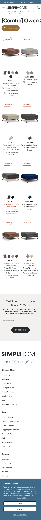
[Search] (34, 7)
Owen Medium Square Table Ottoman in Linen (29, 82)
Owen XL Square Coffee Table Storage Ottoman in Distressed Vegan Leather (11, 273)
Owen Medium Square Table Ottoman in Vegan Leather (11, 211)
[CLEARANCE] (30, 52)
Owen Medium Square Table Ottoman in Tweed (29, 147)
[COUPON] (11, 52)
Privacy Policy (22, 498)
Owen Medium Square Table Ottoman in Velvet (29, 206)
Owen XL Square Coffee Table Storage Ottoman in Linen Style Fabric (29, 271)
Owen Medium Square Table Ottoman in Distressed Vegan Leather (11, 92)
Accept (19, 503)
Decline (20, 509)
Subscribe (20, 330)
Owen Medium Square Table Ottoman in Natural (11, 152)
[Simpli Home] (17, 7)
